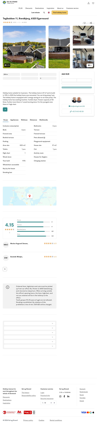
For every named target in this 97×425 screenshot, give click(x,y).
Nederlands (84, 392)
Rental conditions (56, 420)
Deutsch (82, 389)
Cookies (41, 420)
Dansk (82, 401)
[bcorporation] (34, 414)
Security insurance (47, 399)
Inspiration (50, 8)
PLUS (20, 8)
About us (60, 8)
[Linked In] (68, 396)
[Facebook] (64, 396)
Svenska (82, 398)
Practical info (45, 396)
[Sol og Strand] (10, 3)
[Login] (89, 3)
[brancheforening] (9, 414)
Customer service (72, 8)
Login (42, 393)
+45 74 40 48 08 (78, 111)
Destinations (39, 8)
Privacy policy (28, 420)
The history (25, 393)
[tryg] (28, 414)
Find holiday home (59, 13)
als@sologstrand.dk (78, 106)
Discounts (28, 8)
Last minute (35, 13)
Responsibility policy (29, 396)
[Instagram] (60, 396)
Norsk (82, 395)
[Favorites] (93, 3)
